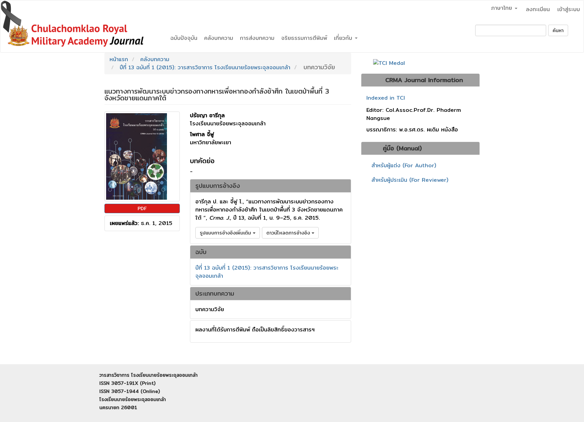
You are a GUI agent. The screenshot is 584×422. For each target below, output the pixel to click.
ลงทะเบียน (538, 9)
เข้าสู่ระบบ (568, 9)
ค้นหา (558, 30)
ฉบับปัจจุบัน (183, 38)
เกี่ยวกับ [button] (344, 38)
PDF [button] (142, 208)
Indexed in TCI (385, 98)
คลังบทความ (218, 38)
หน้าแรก (119, 59)
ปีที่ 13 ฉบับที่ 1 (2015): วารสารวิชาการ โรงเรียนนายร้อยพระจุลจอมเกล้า (205, 67)
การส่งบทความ (257, 38)
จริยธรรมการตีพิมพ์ (304, 38)
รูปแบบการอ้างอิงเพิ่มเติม (226, 233)
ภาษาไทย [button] (502, 8)
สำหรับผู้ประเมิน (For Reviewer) (409, 180)
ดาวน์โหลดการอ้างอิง (289, 233)
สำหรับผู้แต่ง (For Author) (403, 165)
